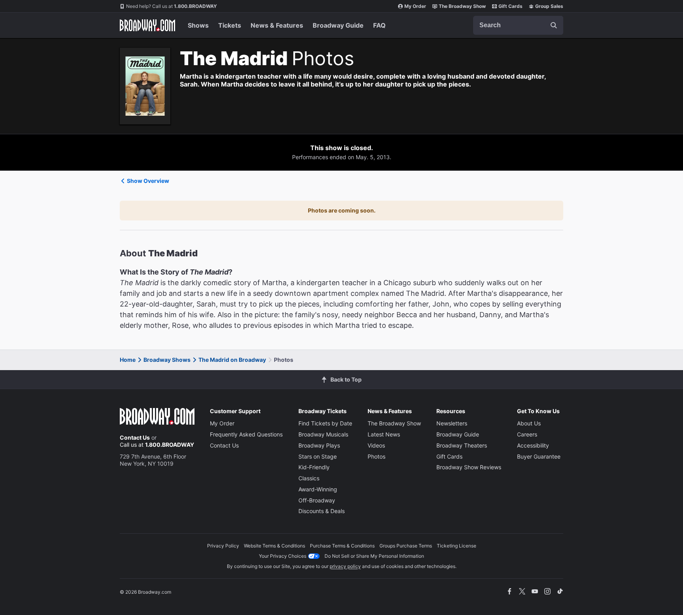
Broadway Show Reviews (468, 467)
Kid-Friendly (314, 467)
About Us (529, 423)
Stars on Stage (317, 456)
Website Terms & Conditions (274, 546)
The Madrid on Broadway (232, 359)
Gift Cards (510, 6)
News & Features (277, 25)
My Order (415, 6)
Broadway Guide (338, 25)
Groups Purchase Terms (405, 546)
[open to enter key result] (553, 25)
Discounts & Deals (321, 511)
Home (128, 359)
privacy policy (345, 566)
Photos (376, 456)
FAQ (379, 25)
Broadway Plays (319, 445)
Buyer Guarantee (538, 456)
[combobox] (518, 25)
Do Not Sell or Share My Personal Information (374, 556)
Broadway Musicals (323, 434)
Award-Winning (317, 489)
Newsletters (451, 423)
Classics (308, 478)
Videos (376, 445)
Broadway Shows (167, 359)
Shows (198, 25)
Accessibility (533, 445)
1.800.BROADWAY (171, 6)
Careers (527, 434)
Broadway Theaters (461, 445)
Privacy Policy (223, 546)
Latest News (384, 434)
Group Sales (549, 6)
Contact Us (135, 437)
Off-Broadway (316, 500)
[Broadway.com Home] (147, 25)
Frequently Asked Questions (246, 434)
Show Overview (148, 180)
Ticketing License (456, 546)
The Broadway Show (462, 6)
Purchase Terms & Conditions (342, 546)
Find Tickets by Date (325, 423)
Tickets (229, 25)
